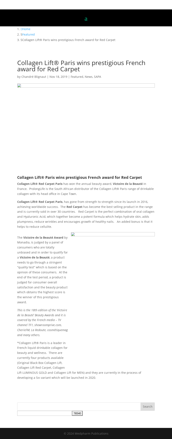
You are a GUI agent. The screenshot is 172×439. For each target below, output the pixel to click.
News (89, 77)
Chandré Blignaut (33, 77)
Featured (77, 77)
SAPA (97, 77)
